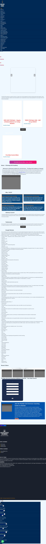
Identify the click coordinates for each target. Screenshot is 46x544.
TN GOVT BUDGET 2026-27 (4, 37)
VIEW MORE (23, 226)
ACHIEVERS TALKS (3, 532)
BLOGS (1, 46)
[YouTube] (0, 425)
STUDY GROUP (2, 48)
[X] (4, 425)
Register (8, 125)
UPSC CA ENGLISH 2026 (3, 31)
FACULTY (1, 506)
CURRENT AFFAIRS (3, 524)
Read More (5, 125)
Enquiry (12, 390)
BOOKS (1, 25)
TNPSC (1, 50)
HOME (1, 8)
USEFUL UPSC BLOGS (3, 47)
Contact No (12, 387)
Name (12, 382)
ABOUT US (1, 9)
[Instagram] (1, 425)
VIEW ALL (23, 129)
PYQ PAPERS (2, 24)
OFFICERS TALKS (2, 41)
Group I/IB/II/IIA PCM (4, 451)
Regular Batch (3, 445)
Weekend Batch (3, 446)
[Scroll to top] (0, 501)
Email (12, 385)
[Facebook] (3, 425)
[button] (2, 541)
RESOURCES (2, 514)
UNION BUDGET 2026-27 (3, 36)
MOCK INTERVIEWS (3, 23)
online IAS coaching (22, 172)
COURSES (1, 14)
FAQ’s (1, 49)
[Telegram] (5, 425)
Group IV (2, 452)
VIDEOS (1, 26)
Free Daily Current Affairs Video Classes (23, 162)
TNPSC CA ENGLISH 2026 (4, 32)
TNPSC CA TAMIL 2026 (3, 527)
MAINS (1, 515)
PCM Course (3, 444)
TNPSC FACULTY (2, 13)
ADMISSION (2, 510)
